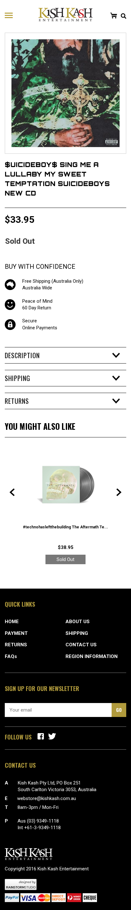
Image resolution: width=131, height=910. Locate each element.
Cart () (113, 15)
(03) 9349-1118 (43, 821)
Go (119, 709)
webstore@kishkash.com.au (46, 798)
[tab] (65, 355)
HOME (12, 621)
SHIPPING (77, 633)
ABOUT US (78, 621)
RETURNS (16, 645)
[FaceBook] (41, 736)
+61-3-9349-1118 (42, 827)
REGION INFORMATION (92, 656)
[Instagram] (52, 736)
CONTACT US (81, 645)
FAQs (11, 656)
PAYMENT (16, 633)
